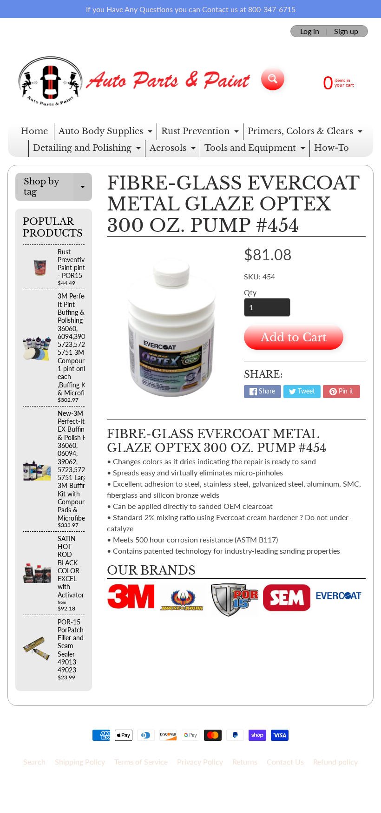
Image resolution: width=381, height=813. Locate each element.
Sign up (346, 31)
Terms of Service (141, 761)
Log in (309, 31)
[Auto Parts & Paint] (130, 78)
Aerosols (174, 150)
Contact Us (285, 761)
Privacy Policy (200, 761)
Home (34, 131)
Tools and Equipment (256, 150)
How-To (331, 148)
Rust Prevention (201, 133)
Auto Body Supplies (107, 133)
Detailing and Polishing (88, 150)
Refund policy (335, 761)
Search (34, 761)
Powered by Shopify (191, 794)
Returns (244, 761)
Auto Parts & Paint (187, 786)
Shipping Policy (80, 761)
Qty (250, 292)
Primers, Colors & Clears (306, 133)
